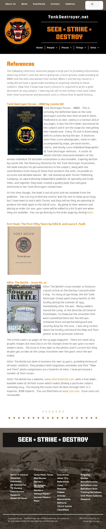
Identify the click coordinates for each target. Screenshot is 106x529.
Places (65, 47)
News (24, 3)
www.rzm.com (70, 391)
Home (39, 47)
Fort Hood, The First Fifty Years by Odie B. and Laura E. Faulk (46, 224)
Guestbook (39, 3)
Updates (70, 3)
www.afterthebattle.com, (60, 379)
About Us (10, 3)
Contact (55, 3)
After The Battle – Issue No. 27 (27, 282)
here (90, 212)
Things (79, 47)
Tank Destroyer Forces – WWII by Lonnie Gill (35, 104)
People (51, 47)
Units (93, 47)
